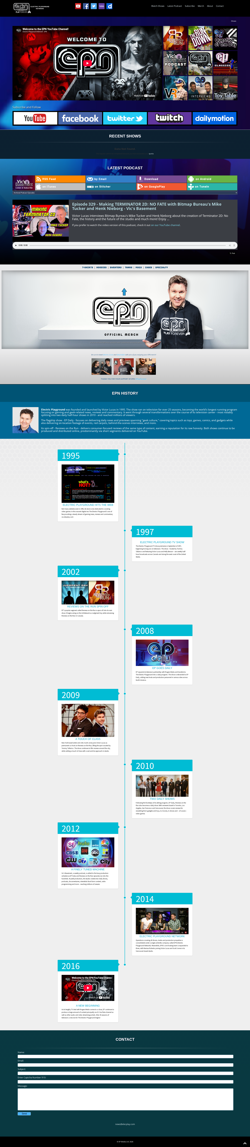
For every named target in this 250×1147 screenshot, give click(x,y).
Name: (21, 1052)
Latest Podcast (174, 6)
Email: (21, 1060)
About (210, 6)
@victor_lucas (108, 355)
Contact (220, 6)
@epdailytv (121, 355)
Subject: (22, 1069)
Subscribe (190, 6)
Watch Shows (157, 6)
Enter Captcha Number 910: (32, 1077)
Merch (201, 6)
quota (151, 153)
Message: (22, 1085)
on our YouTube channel (165, 225)
